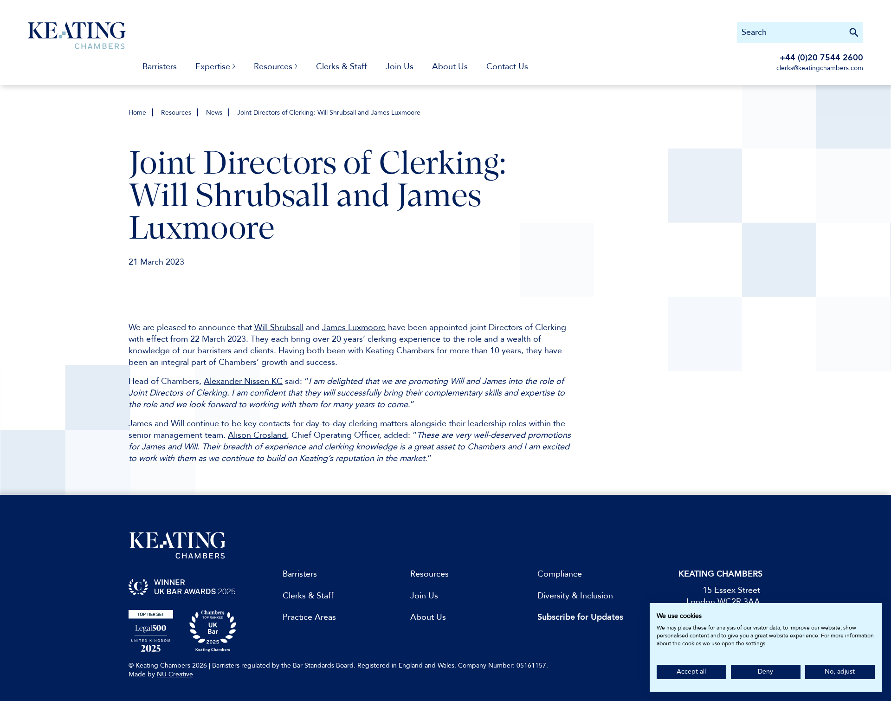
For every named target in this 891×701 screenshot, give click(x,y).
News (214, 112)
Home (137, 112)
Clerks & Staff (341, 66)
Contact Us (507, 66)
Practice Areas (309, 617)
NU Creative (175, 674)
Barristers (159, 66)
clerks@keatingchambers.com (819, 68)
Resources (176, 112)
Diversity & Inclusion (575, 596)
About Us (450, 66)
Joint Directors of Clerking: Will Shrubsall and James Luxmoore (328, 112)
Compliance (559, 574)
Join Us (399, 66)
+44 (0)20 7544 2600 (821, 58)
